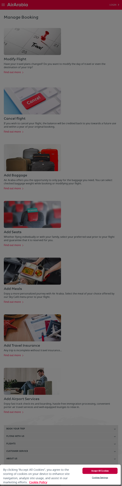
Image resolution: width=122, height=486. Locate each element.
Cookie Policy (38, 482)
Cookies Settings (100, 477)
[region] (60, 475)
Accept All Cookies (100, 470)
